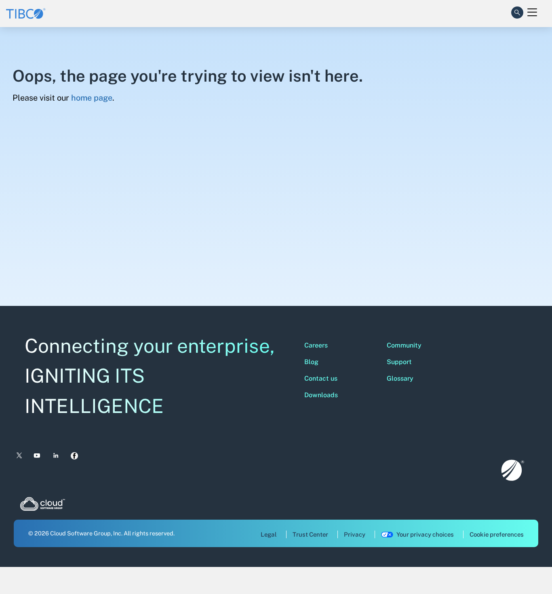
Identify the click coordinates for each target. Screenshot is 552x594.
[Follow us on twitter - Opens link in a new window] (18, 455)
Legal (269, 534)
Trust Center (310, 534)
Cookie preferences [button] (497, 534)
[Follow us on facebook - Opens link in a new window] (75, 456)
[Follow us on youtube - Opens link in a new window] (37, 455)
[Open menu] (532, 12)
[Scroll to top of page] (530, 570)
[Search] (517, 11)
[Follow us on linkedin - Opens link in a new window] (56, 455)
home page (91, 98)
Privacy (354, 534)
